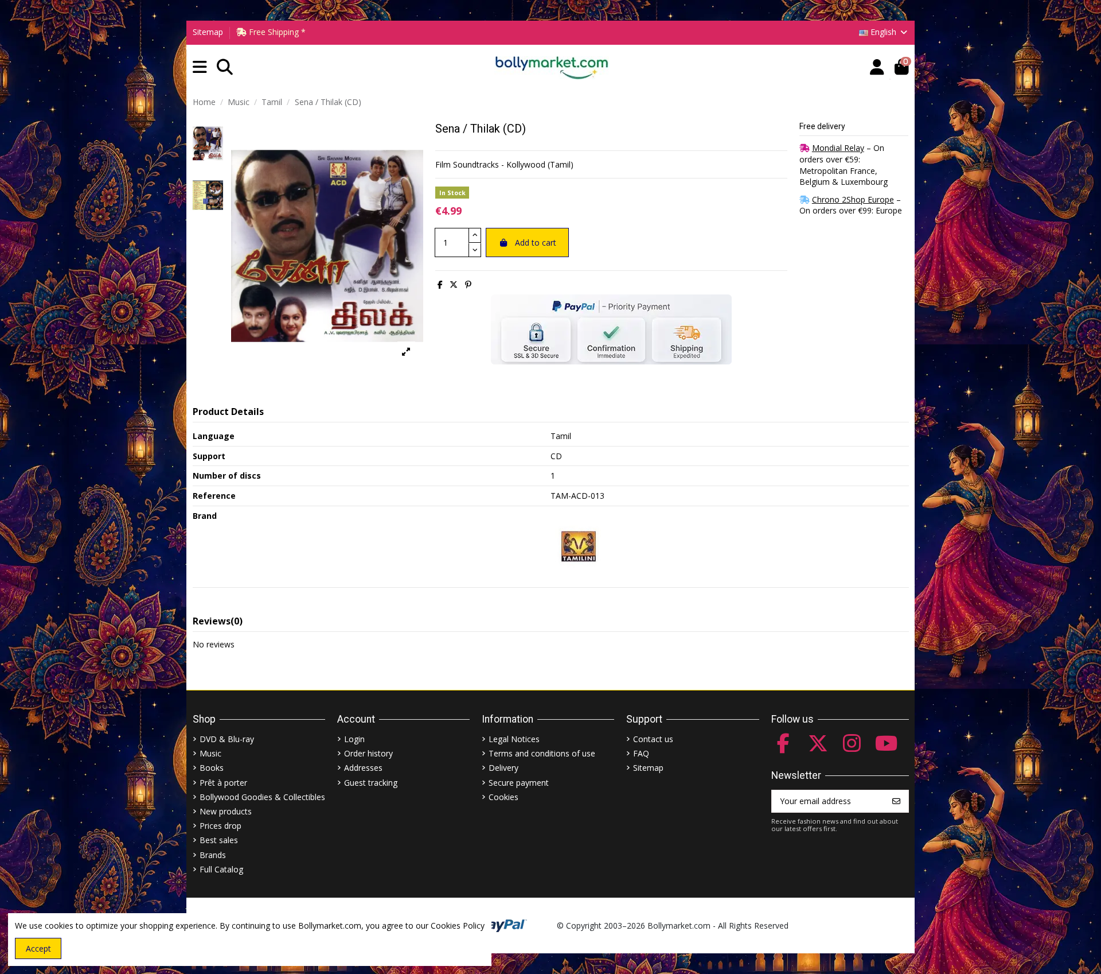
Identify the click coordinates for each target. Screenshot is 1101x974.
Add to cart (535, 242)
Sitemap (208, 31)
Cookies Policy (458, 925)
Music (210, 753)
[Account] (877, 67)
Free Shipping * (276, 31)
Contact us (653, 739)
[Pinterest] (468, 284)
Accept (38, 948)
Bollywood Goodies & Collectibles (262, 796)
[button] (200, 67)
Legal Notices (514, 739)
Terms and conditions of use (542, 753)
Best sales (219, 840)
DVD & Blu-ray (227, 739)
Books (212, 767)
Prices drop (220, 825)
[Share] (440, 284)
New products (226, 811)
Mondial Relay (838, 147)
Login (354, 739)
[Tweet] (454, 284)
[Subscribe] (896, 801)
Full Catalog (221, 869)
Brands (213, 854)
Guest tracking (370, 782)
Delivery (503, 767)
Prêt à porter (223, 782)
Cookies (503, 796)
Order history (368, 753)
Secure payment (519, 782)
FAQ (641, 753)
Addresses (363, 767)
